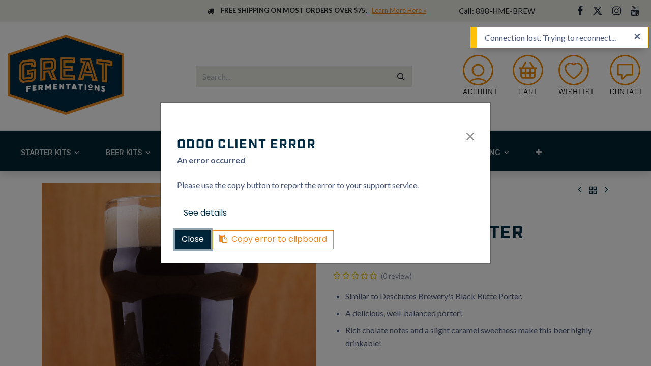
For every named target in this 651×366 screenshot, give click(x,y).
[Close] (470, 136)
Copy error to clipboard (279, 239)
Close (193, 239)
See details (205, 213)
